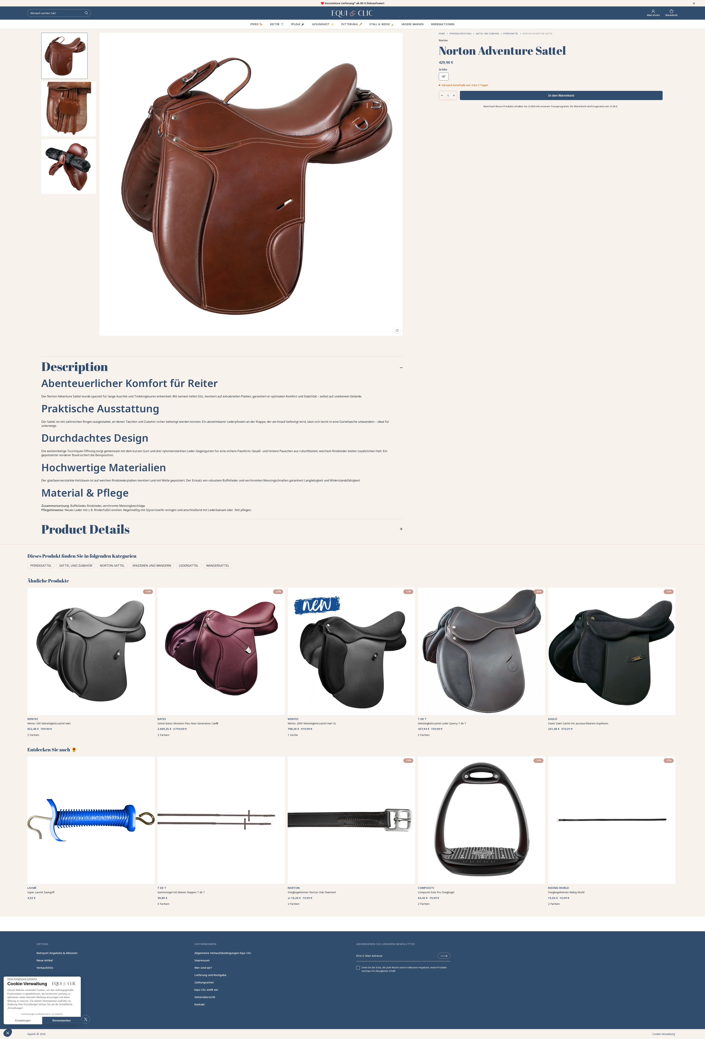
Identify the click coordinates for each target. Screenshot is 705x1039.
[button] (7, 1032)
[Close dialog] (282, 482)
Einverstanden (62, 1020)
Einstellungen (23, 1020)
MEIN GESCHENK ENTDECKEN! (389, 536)
